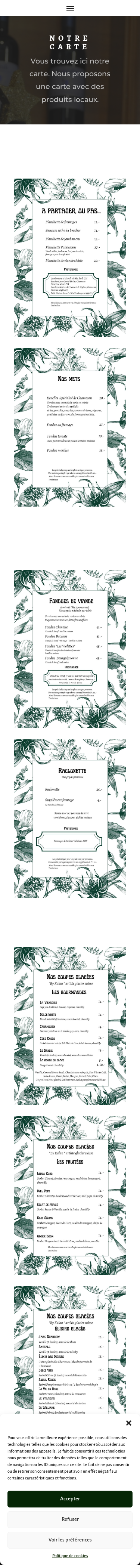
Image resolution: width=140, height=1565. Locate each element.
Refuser (70, 1519)
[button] (129, 1423)
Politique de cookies (70, 1555)
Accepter (70, 1498)
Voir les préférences (70, 1540)
